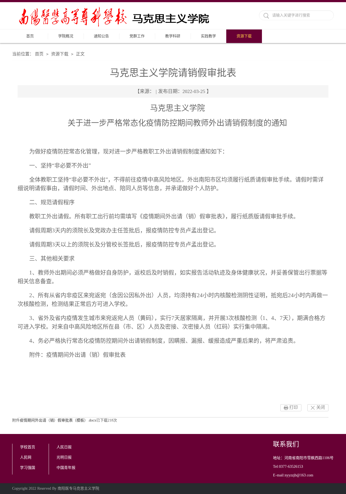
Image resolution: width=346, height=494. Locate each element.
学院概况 (65, 36)
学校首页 (27, 447)
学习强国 (27, 468)
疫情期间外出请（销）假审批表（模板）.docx (58, 420)
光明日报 (64, 457)
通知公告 (101, 36)
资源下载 (244, 36)
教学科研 (172, 36)
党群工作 (137, 36)
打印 (293, 407)
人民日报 (64, 447)
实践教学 (208, 36)
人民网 (25, 457)
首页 (30, 36)
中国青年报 (65, 468)
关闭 (320, 407)
